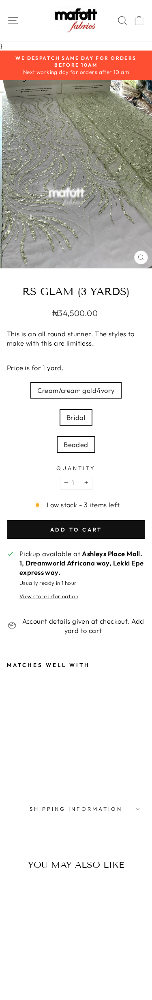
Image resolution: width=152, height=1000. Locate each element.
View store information (48, 596)
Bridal (76, 417)
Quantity (76, 468)
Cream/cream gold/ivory (75, 390)
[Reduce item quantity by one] (66, 482)
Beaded (76, 444)
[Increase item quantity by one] (86, 482)
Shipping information (76, 809)
